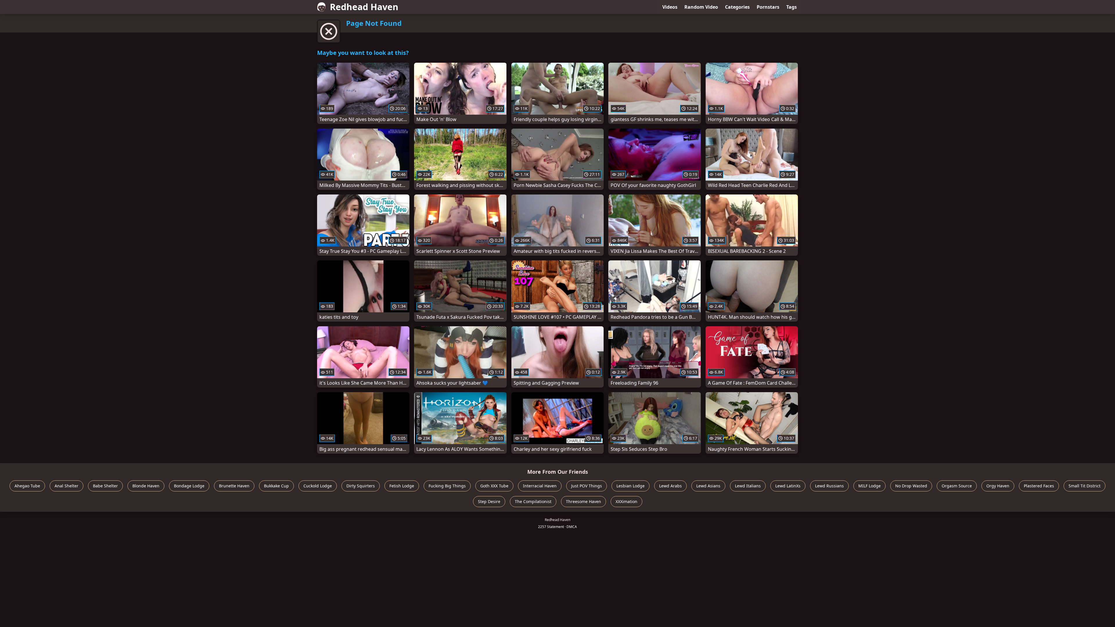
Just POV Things (586, 486)
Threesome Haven (583, 501)
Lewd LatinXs (788, 486)
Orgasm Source (957, 486)
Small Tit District (1084, 486)
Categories (737, 7)
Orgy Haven (997, 486)
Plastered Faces (1039, 486)
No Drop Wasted (911, 486)
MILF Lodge (869, 486)
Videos (669, 7)
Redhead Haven (364, 7)
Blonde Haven (145, 486)
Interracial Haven (540, 486)
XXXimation (626, 501)
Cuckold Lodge (317, 486)
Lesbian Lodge (630, 486)
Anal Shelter (66, 486)
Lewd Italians (748, 486)
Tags (791, 7)
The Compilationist (533, 501)
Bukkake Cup (276, 486)
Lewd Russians (829, 486)
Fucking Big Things (447, 486)
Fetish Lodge (401, 486)
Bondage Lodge (189, 486)
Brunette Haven (234, 486)
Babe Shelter (105, 486)
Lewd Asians (708, 486)
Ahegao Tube (27, 486)
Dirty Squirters (360, 486)
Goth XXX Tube (494, 486)
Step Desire (489, 501)
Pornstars (768, 7)
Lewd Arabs (670, 486)
